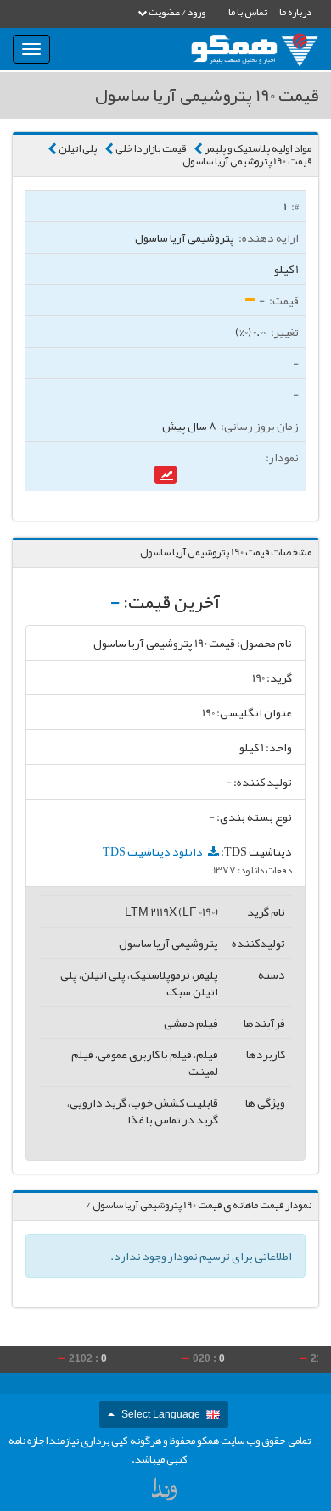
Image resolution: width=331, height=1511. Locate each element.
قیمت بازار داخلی (150, 148)
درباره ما (295, 12)
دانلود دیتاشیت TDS (154, 851)
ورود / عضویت (176, 12)
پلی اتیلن (78, 148)
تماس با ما (247, 12)
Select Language (161, 1414)
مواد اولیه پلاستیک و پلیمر (258, 148)
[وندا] (165, 1493)
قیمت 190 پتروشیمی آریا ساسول (246, 161)
